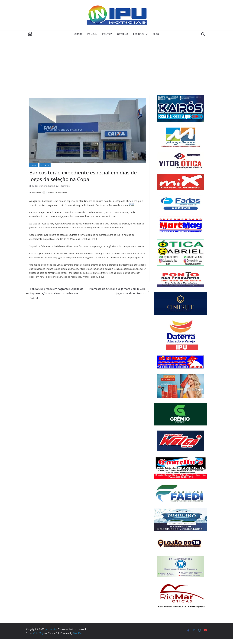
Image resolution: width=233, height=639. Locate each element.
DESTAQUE (45, 165)
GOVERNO (122, 33)
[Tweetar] (50, 192)
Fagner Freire (64, 186)
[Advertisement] (116, 62)
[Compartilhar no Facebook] (35, 192)
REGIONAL (138, 33)
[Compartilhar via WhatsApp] (61, 192)
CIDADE (78, 33)
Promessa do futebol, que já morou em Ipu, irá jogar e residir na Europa (117, 291)
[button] (146, 34)
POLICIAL (92, 33)
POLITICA (107, 33)
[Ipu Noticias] (30, 34)
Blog (156, 33)
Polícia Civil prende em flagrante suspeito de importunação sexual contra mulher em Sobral (56, 293)
